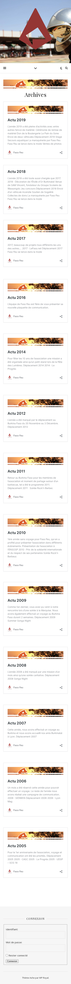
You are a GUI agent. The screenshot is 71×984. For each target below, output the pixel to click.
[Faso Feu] (35, 28)
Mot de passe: (14, 942)
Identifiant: (12, 929)
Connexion (12, 961)
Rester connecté (18, 955)
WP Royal (44, 977)
